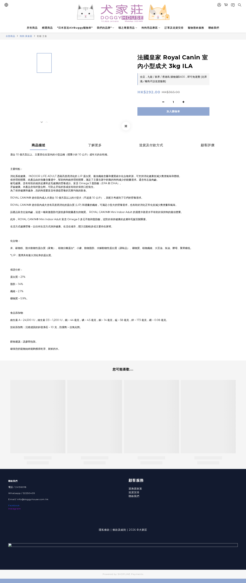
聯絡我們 (213, 27)
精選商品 (47, 27)
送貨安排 (134, 492)
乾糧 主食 (42, 36)
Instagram (14, 508)
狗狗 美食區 (26, 36)
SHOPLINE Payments (130, 574)
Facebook (14, 505)
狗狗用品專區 (150, 27)
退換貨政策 (135, 488)
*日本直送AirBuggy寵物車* (75, 27)
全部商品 (10, 36)
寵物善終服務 (196, 27)
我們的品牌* (104, 27)
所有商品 (32, 27)
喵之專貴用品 (126, 27)
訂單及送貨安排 (174, 27)
